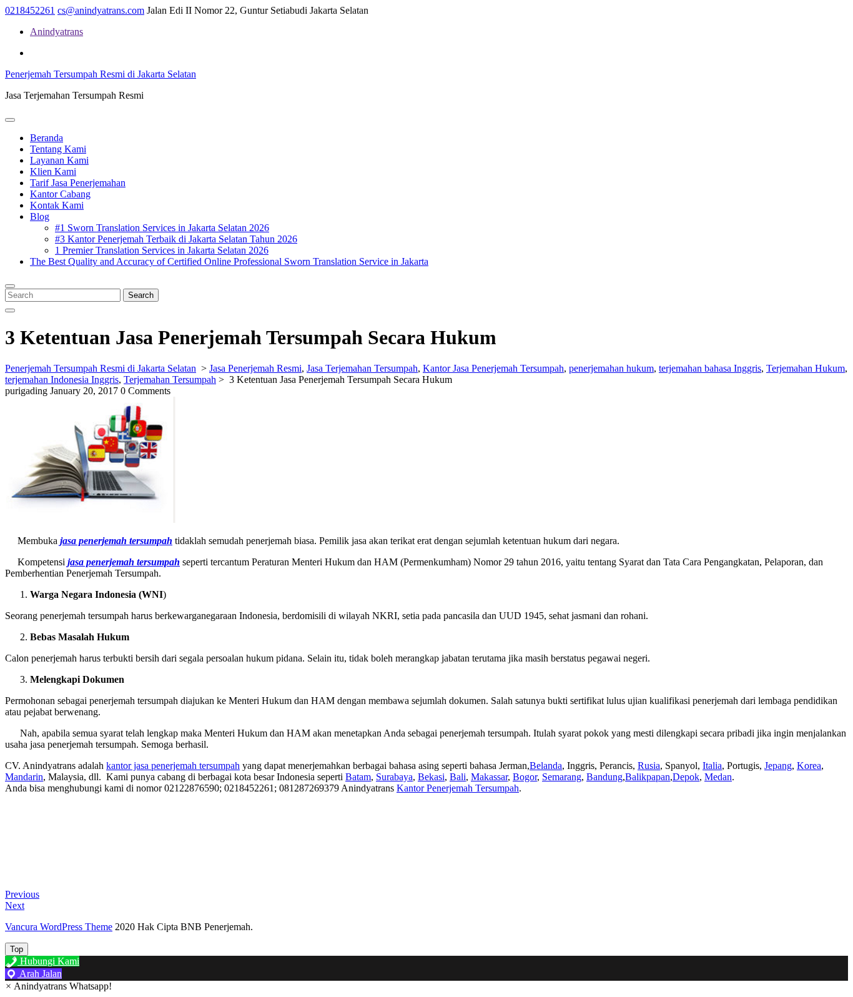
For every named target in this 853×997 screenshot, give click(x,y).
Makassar (489, 776)
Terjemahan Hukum (805, 368)
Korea (809, 765)
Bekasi (431, 776)
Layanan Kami (59, 160)
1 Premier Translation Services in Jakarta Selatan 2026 (162, 250)
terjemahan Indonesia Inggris (62, 379)
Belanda (546, 765)
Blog (39, 216)
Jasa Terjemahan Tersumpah (362, 368)
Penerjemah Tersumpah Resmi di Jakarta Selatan (100, 74)
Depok (686, 776)
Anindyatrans (56, 31)
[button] (58, 986)
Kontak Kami (57, 205)
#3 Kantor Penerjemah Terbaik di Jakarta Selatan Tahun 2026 (176, 239)
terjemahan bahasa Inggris (710, 368)
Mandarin (24, 776)
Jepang (778, 765)
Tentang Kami (58, 149)
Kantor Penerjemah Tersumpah (458, 788)
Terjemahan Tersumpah (170, 379)
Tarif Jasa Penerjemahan (78, 182)
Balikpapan (647, 776)
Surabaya (394, 776)
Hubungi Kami (48, 961)
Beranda (46, 137)
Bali (458, 776)
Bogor (525, 776)
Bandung (604, 776)
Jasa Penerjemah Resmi (255, 368)
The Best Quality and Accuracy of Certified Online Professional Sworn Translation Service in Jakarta (229, 261)
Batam (358, 776)
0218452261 (30, 10)
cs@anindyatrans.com (100, 10)
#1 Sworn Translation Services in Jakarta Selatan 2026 (162, 227)
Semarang (561, 776)
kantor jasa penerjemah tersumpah (173, 765)
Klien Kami (53, 171)
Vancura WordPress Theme (58, 926)
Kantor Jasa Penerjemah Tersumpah (493, 368)
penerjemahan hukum (611, 368)
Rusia (649, 765)
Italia (712, 765)
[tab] (10, 120)
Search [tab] (141, 295)
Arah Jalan (39, 973)
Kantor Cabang (60, 194)
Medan (718, 776)
